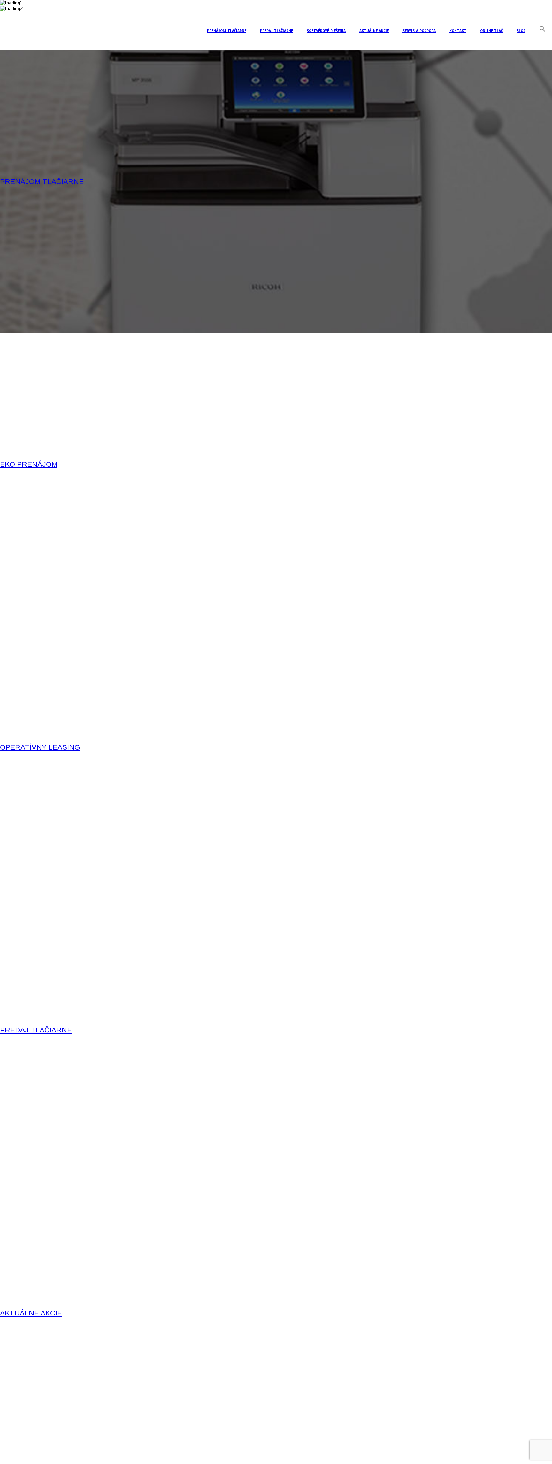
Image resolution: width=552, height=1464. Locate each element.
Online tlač (491, 30)
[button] (542, 30)
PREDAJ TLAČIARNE (36, 1030)
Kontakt (457, 30)
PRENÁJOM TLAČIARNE (42, 182)
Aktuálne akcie (374, 30)
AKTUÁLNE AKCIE (31, 1313)
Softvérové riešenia (326, 30)
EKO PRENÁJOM (28, 464)
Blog (521, 30)
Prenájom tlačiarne (226, 30)
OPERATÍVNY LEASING (40, 747)
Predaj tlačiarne (276, 30)
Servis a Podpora (419, 30)
